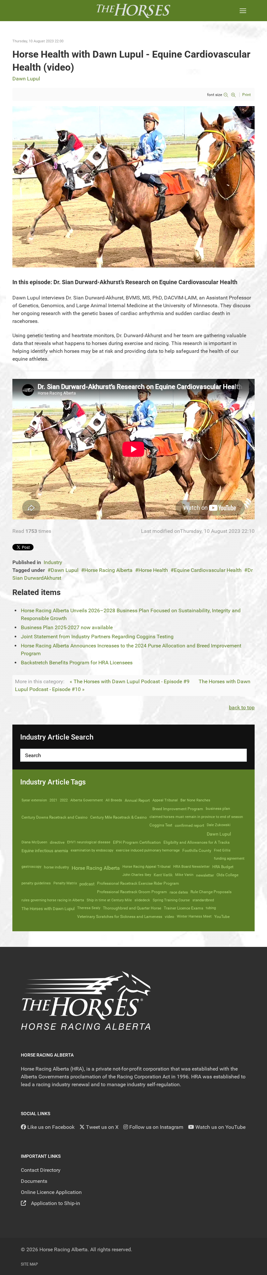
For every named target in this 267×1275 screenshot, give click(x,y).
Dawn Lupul (26, 79)
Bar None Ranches (195, 800)
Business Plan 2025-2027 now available (67, 627)
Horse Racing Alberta (108, 570)
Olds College (227, 875)
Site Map (29, 1264)
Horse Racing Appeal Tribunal (146, 867)
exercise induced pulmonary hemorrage (148, 850)
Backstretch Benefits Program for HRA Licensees (77, 662)
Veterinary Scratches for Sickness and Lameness (119, 916)
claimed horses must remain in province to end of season (196, 817)
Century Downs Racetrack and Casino (54, 817)
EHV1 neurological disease (88, 842)
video (169, 916)
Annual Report (137, 800)
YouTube (222, 916)
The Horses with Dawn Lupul (48, 908)
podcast (86, 883)
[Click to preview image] (133, 186)
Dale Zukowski (219, 825)
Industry (53, 562)
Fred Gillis (222, 850)
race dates (179, 892)
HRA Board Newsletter (191, 867)
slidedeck (142, 900)
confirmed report (189, 825)
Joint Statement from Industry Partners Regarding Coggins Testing (97, 636)
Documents (34, 1181)
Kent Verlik (163, 875)
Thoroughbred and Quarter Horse (132, 908)
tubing (211, 908)
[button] (243, 10)
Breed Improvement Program (177, 809)
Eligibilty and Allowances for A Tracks (196, 842)
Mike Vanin (184, 875)
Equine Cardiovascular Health (208, 570)
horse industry (56, 867)
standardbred (203, 900)
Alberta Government (86, 800)
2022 (64, 800)
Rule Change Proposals (211, 892)
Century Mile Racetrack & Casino (118, 817)
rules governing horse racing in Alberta (52, 900)
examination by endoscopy (92, 850)
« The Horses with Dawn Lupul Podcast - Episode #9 (130, 681)
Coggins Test (160, 825)
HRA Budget (222, 867)
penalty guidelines (36, 883)
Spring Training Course (171, 900)
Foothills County (196, 850)
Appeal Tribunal (165, 800)
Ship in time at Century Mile (109, 900)
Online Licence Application (51, 1192)
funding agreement (229, 858)
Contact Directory (41, 1170)
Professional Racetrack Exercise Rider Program (138, 883)
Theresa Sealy (88, 908)
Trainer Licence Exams (183, 908)
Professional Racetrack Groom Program (132, 892)
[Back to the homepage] (133, 10)
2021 (53, 800)
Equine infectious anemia (44, 850)
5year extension (34, 800)
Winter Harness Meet (194, 916)
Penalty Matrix (65, 883)
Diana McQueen (34, 842)
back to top (242, 707)
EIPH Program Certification (137, 842)
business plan (218, 808)
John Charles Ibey (136, 875)
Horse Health (153, 570)
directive (57, 842)
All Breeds (113, 800)
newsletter (205, 875)
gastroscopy (31, 867)
